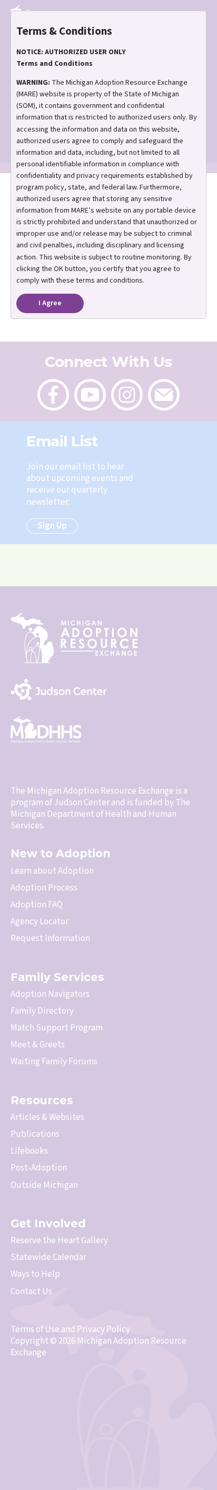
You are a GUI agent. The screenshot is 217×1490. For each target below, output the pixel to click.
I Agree (50, 303)
